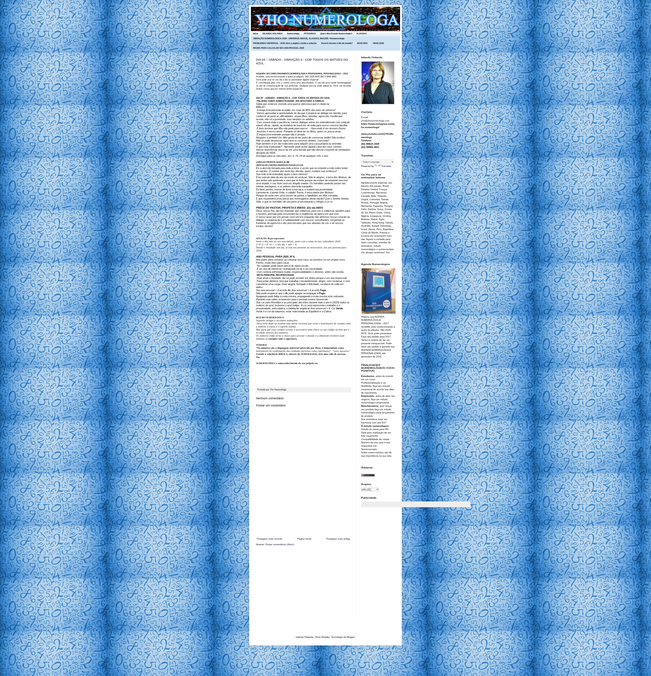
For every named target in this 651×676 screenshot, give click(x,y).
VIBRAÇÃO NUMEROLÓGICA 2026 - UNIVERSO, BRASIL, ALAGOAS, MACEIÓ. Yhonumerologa (298, 38)
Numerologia (293, 33)
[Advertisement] (303, 508)
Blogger (351, 637)
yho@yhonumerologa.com (375, 120)
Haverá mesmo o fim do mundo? (337, 43)
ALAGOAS (362, 33)
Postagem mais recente (269, 538)
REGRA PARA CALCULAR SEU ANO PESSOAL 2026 (278, 48)
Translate (386, 166)
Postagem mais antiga (338, 538)
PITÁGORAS (310, 33)
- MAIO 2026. (378, 43)
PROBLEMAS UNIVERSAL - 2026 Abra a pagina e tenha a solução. (285, 43)
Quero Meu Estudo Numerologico (336, 33)
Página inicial (304, 538)
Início (255, 33)
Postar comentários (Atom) (279, 544)
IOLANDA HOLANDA (272, 33)
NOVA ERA (362, 43)
